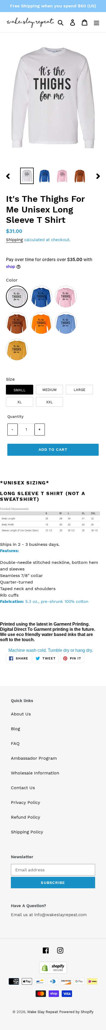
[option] (27, 176)
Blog (15, 728)
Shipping (14, 239)
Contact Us (23, 787)
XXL (49, 402)
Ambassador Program (34, 758)
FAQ (15, 743)
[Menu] (96, 22)
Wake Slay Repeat (42, 1012)
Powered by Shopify (76, 1012)
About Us (21, 714)
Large (79, 390)
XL (19, 402)
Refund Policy (25, 817)
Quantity (15, 416)
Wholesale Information (35, 773)
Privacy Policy (25, 802)
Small (20, 390)
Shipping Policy (27, 831)
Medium (49, 390)
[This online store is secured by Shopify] (53, 972)
